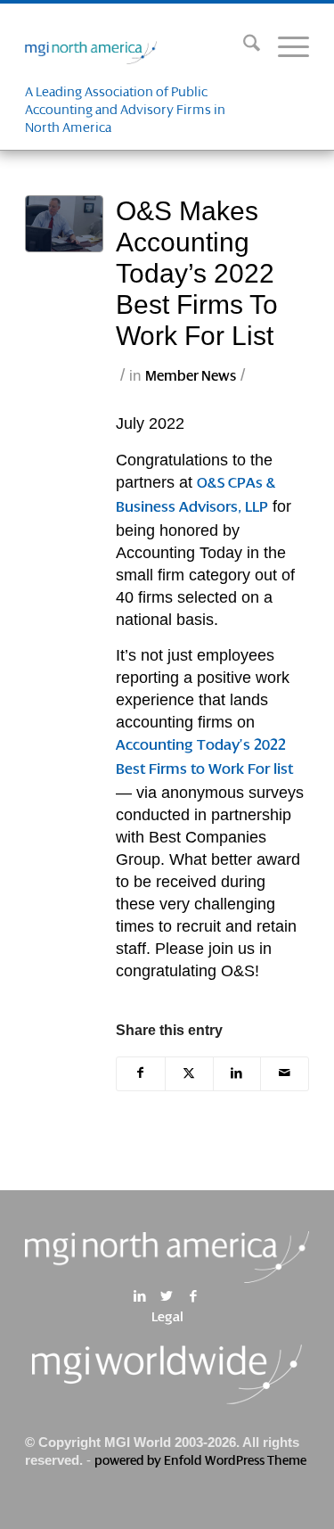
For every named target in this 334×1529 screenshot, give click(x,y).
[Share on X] (189, 1073)
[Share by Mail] (284, 1073)
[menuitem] (242, 48)
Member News (190, 376)
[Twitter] (167, 1296)
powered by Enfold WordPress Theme (200, 1461)
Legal (167, 1318)
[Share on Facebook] (141, 1073)
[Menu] (284, 48)
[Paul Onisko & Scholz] (64, 223)
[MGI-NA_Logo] (138, 48)
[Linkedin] (140, 1296)
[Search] (242, 48)
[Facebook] (194, 1296)
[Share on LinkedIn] (237, 1073)
